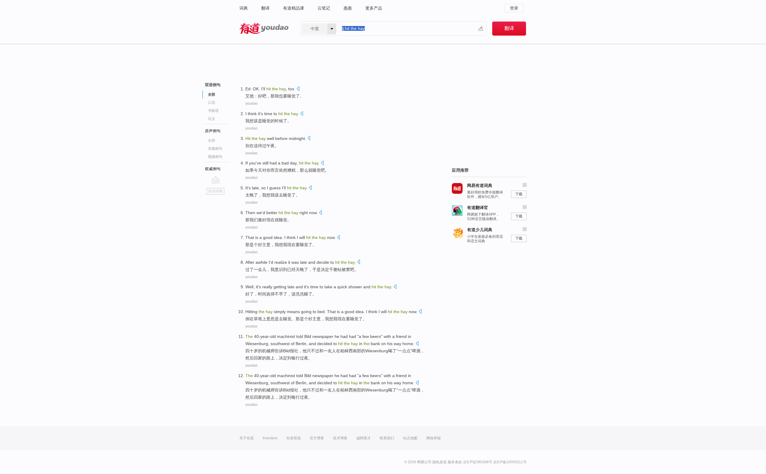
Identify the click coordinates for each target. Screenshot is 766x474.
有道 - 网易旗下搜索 (263, 28)
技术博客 (340, 438)
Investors (270, 438)
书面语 (213, 111)
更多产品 (373, 8)
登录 (514, 8)
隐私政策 (439, 462)
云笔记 (323, 8)
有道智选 (293, 438)
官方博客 (317, 438)
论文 (211, 119)
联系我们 (387, 438)
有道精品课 (293, 8)
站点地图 (410, 438)
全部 (211, 140)
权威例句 (213, 169)
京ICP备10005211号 (510, 462)
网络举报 (433, 438)
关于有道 (246, 438)
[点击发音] (298, 89)
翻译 (265, 8)
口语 (211, 102)
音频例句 (215, 149)
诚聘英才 (363, 438)
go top (215, 179)
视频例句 (215, 157)
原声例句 (213, 131)
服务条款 (455, 462)
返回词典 (215, 191)
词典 (243, 8)
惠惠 (348, 8)
